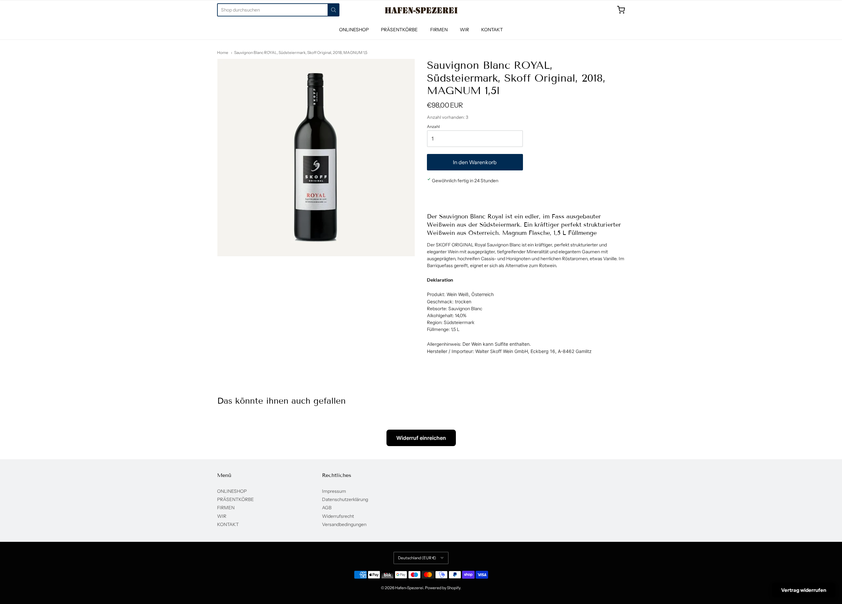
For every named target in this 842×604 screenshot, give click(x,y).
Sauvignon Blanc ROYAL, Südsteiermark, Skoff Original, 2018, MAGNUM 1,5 (300, 52)
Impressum (334, 491)
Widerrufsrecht (338, 516)
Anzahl (433, 126)
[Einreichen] (333, 9)
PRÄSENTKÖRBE (399, 30)
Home (222, 52)
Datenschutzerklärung (345, 499)
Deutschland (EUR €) (417, 557)
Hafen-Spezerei (409, 587)
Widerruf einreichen (421, 438)
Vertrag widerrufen (803, 590)
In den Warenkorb (475, 162)
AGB (327, 508)
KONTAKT (492, 30)
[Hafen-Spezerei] (421, 10)
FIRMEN (439, 30)
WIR (464, 30)
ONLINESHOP (354, 30)
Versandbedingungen (344, 524)
